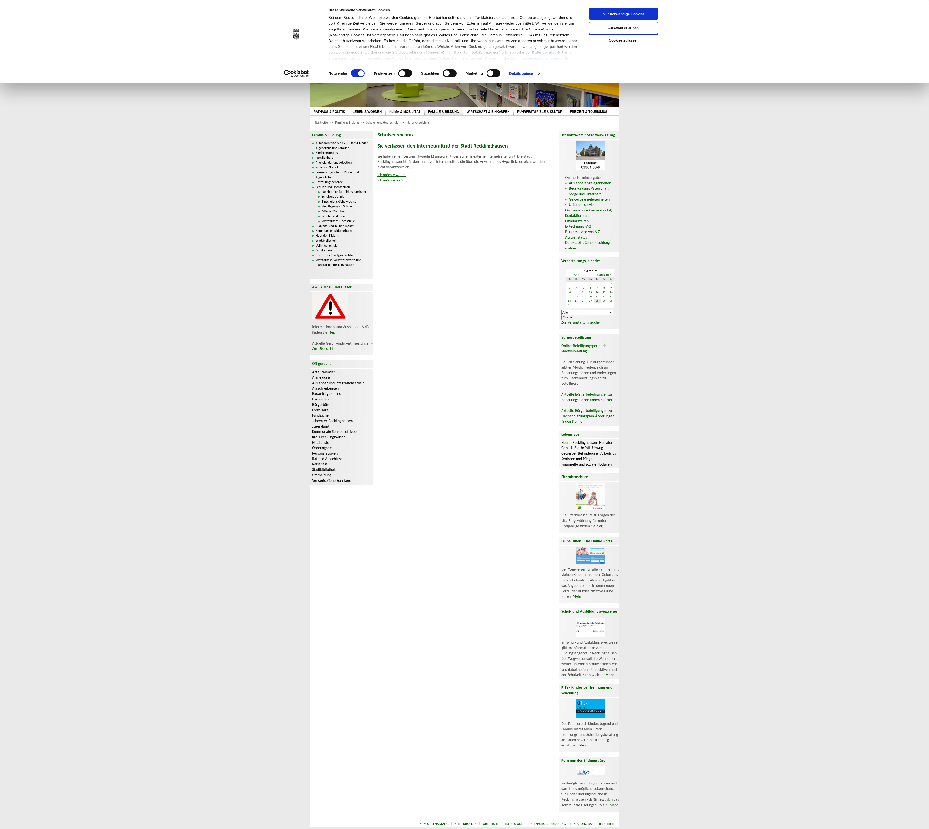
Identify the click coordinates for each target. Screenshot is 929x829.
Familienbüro (324, 158)
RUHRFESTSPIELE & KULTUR (539, 111)
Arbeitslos (608, 454)
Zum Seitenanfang (434, 824)
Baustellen (320, 399)
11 (576, 292)
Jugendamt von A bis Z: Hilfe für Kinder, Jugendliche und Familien (342, 145)
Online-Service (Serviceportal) (588, 210)
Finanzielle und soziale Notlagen (586, 465)
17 (569, 296)
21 (597, 296)
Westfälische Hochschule (338, 221)
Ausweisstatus (576, 238)
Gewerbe (568, 454)
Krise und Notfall (327, 167)
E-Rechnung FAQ (578, 227)
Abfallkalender (323, 372)
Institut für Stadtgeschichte (334, 255)
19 (583, 296)
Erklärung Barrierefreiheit (592, 824)
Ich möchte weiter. (391, 175)
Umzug (597, 448)
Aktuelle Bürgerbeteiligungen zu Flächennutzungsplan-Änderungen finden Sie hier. (587, 416)
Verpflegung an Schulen (337, 206)
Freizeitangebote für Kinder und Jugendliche (337, 175)
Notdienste (320, 443)
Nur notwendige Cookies (623, 14)
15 (604, 292)
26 (583, 301)
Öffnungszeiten (577, 221)
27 (590, 301)
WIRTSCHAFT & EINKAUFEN (488, 111)
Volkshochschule (326, 246)
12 (583, 292)
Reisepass (319, 464)
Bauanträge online (326, 394)
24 (569, 301)
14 (597, 292)
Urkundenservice (582, 205)
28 (597, 301)
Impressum (513, 824)
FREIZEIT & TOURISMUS (588, 111)
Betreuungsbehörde (329, 182)
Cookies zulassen (623, 40)
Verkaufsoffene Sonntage (331, 481)
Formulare (320, 410)
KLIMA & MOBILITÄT (404, 111)
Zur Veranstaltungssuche (580, 322)
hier (331, 333)
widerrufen (560, 58)
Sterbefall (582, 448)
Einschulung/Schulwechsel (339, 201)
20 (590, 296)
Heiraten (606, 443)
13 (590, 292)
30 (611, 301)
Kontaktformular (578, 216)
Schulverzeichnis (418, 123)
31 (569, 305)
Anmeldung (321, 378)
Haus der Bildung (327, 236)
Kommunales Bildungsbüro (334, 231)
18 (576, 296)
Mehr (577, 597)
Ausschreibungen (325, 389)
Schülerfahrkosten (334, 216)
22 (604, 296)
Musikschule (324, 250)
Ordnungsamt (323, 448)
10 (569, 292)
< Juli (576, 275)
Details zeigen (521, 73)
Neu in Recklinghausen (579, 443)
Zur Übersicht (322, 349)
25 (576, 301)
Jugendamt (320, 427)
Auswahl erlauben (623, 28)
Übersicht (491, 824)
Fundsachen (321, 416)
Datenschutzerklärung (552, 52)
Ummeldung (321, 475)
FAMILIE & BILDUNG (443, 111)
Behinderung (588, 454)
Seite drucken (466, 824)
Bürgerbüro (321, 405)
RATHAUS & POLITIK (329, 111)
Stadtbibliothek (326, 241)
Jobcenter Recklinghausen (332, 421)
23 (611, 296)
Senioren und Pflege (576, 459)
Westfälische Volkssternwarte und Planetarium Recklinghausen (338, 262)
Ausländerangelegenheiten (590, 183)
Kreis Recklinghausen (328, 437)
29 (604, 301)
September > (604, 275)
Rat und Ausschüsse (327, 459)
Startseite (321, 123)
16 (611, 292)
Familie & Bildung (347, 123)
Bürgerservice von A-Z (582, 232)
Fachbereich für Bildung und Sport (344, 192)
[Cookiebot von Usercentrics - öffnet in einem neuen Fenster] (296, 73)
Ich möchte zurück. (392, 180)
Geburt (566, 448)
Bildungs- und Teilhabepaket (335, 226)
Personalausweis (325, 454)
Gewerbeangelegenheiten (589, 200)
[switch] (405, 73)
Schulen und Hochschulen (383, 123)
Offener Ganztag (333, 211)
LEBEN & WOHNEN (367, 111)
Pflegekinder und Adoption (334, 163)
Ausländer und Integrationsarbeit (338, 383)
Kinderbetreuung (327, 153)
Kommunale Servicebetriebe (334, 432)
